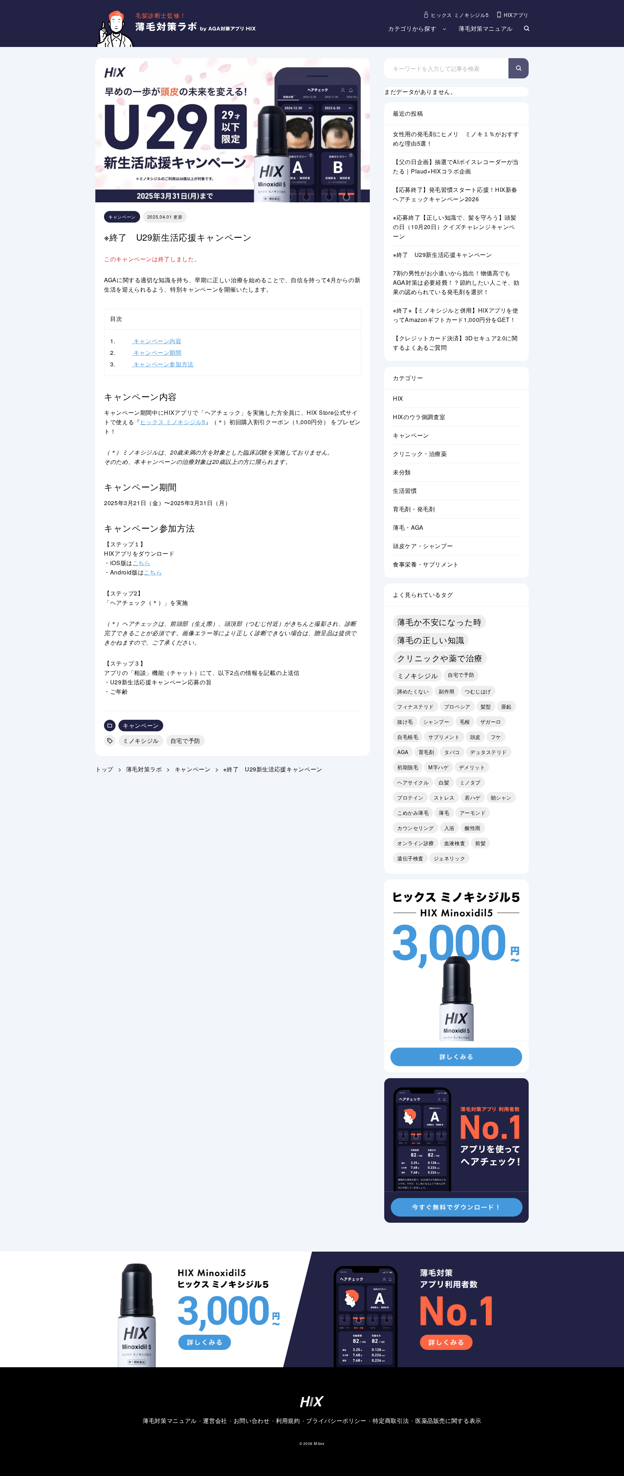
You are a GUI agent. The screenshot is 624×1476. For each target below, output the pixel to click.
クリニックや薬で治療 (439, 657)
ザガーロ (490, 721)
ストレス (444, 797)
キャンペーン (122, 217)
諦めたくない (413, 691)
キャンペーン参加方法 (152, 364)
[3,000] (456, 1067)
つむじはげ (478, 691)
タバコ (452, 752)
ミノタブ (470, 782)
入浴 (449, 827)
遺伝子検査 (410, 858)
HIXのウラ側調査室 (419, 417)
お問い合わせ (252, 1420)
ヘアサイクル (413, 782)
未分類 (402, 472)
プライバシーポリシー (336, 1420)
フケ (496, 736)
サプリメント (444, 736)
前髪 (480, 843)
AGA (402, 752)
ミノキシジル (141, 740)
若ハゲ (473, 797)
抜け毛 (405, 721)
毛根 (465, 721)
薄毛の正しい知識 (430, 639)
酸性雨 (473, 827)
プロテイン (410, 797)
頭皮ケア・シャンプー (423, 546)
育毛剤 (426, 752)
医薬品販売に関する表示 (448, 1420)
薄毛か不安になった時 (439, 621)
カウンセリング (415, 827)
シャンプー (436, 721)
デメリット (472, 767)
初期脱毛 (407, 767)
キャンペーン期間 (146, 352)
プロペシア (457, 706)
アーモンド (473, 812)
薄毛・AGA (408, 527)
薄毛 (444, 812)
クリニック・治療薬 (420, 453)
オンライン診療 (415, 843)
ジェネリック (449, 858)
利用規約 (288, 1420)
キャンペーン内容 (146, 341)
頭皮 (475, 736)
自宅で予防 (185, 740)
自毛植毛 (407, 736)
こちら (142, 563)
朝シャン (501, 797)
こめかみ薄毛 (413, 812)
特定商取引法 (391, 1420)
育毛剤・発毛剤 (414, 509)
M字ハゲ (438, 767)
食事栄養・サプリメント (426, 564)
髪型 (486, 706)
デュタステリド (488, 752)
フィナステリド (415, 706)
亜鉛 (506, 706)
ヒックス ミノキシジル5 (172, 422)
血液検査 (454, 843)
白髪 (444, 782)
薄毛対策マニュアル (486, 28)
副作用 (447, 691)
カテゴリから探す (412, 28)
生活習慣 (405, 490)
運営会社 (215, 1420)
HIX (398, 398)
